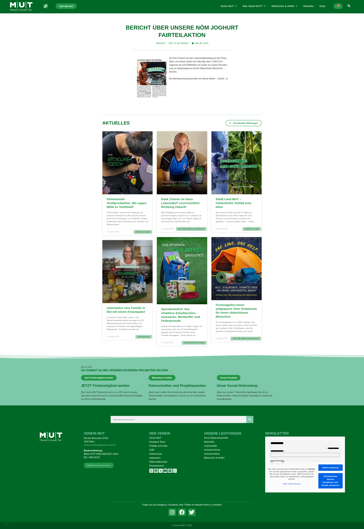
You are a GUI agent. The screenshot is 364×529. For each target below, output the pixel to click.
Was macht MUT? (252, 6)
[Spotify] (170, 471)
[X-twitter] (161, 471)
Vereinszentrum (212, 454)
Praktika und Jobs (158, 446)
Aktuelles (308, 6)
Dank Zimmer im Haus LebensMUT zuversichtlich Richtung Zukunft (180, 203)
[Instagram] (151, 471)
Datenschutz (155, 454)
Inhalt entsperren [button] (330, 467)
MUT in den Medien (179, 43)
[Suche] (249, 419)
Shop (322, 6)
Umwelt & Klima (212, 450)
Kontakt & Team (157, 442)
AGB (151, 450)
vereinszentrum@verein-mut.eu (99, 445)
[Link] (45, 6)
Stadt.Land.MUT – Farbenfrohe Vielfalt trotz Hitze (234, 203)
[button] (6, 522)
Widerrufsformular (158, 462)
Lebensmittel (210, 446)
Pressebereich (156, 466)
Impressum (154, 458)
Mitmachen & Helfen (282, 6)
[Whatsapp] (175, 471)
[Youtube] (165, 471)
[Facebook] (156, 471)
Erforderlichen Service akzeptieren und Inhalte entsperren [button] (330, 480)
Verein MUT (227, 6)
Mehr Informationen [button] (292, 484)
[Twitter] (192, 512)
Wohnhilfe (209, 442)
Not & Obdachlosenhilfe (216, 438)
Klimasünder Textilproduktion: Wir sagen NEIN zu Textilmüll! (126, 203)
